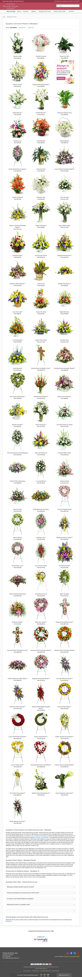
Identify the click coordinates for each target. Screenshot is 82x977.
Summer (19, 11)
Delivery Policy (55, 970)
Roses (11, 866)
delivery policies (32, 877)
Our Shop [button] (71, 11)
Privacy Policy (35, 970)
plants (7, 836)
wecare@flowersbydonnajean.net (11, 958)
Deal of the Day (11, 11)
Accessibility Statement (45, 970)
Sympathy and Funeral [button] (45, 11)
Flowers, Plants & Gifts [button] (60, 11)
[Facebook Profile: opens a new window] (71, 953)
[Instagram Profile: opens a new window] (68, 953)
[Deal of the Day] (64, 72)
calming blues (44, 837)
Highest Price (22, 27)
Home (4, 16)
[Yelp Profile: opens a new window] (78, 953)
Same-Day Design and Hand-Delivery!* (13, 1)
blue (58, 852)
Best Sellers (13, 27)
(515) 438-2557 (6, 956)
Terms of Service (26, 970)
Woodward (8, 921)
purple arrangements (66, 852)
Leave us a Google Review (71, 956)
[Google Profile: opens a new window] (75, 953)
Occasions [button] (26, 11)
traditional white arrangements (33, 836)
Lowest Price (31, 27)
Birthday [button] (33, 11)
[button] (78, 970)
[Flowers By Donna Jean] (14, 6)
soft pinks (37, 837)
